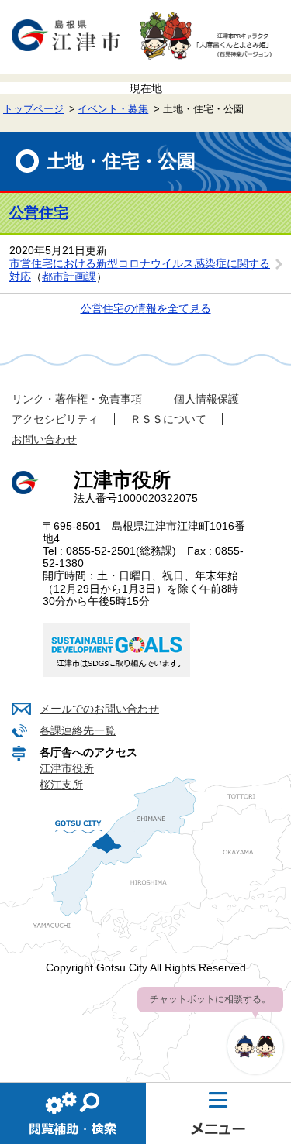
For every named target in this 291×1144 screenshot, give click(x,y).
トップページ (33, 109)
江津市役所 (67, 768)
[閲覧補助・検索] (73, 1113)
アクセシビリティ (55, 419)
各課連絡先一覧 (78, 730)
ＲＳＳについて (168, 419)
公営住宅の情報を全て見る (146, 308)
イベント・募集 (113, 109)
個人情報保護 (206, 399)
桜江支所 (61, 784)
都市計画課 (69, 276)
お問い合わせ (44, 439)
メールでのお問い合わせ (99, 709)
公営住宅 (38, 212)
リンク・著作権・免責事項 (77, 399)
